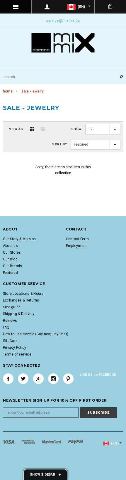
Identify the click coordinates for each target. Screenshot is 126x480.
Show (76, 129)
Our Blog (10, 259)
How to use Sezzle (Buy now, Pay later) (35, 334)
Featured (10, 273)
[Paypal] (76, 442)
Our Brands (12, 266)
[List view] (43, 129)
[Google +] (38, 378)
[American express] (28, 442)
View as (16, 129)
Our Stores (12, 252)
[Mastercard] (52, 442)
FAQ (6, 327)
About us (10, 246)
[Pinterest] (68, 378)
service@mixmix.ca (63, 20)
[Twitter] (23, 378)
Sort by (59, 144)
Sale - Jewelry (32, 91)
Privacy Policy (14, 348)
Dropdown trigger (47, 7)
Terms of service (17, 354)
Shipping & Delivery (19, 314)
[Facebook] (8, 378)
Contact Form (77, 239)
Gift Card (10, 341)
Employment (76, 246)
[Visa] (9, 442)
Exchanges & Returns (21, 300)
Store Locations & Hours (23, 294)
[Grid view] (32, 129)
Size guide (12, 307)
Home (8, 91)
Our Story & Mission (19, 239)
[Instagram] (53, 378)
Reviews (10, 321)
